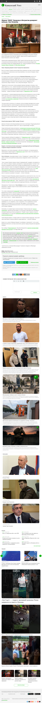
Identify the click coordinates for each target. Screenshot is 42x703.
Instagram (35, 239)
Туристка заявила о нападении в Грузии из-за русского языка (20, 679)
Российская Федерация (12, 11)
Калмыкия (22, 9)
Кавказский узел (12, 228)
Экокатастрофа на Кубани (35, 14)
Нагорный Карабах (5, 11)
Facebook (30, 239)
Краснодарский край (36, 9)
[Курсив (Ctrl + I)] (16, 281)
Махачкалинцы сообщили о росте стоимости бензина (14, 394)
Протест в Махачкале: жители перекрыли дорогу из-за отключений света (17, 634)
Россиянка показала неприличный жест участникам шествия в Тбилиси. (32, 680)
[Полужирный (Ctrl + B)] (14, 281)
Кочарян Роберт (6, 477)
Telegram (30, 236)
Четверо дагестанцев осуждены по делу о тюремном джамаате (11, 538)
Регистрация (17, 291)
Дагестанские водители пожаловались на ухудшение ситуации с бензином (18, 420)
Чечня (11, 12)
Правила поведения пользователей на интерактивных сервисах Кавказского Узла (24, 698)
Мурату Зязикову (10, 65)
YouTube (6, 242)
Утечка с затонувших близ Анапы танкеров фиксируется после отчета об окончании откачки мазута (11, 564)
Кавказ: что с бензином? (7, 14)
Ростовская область (20, 11)
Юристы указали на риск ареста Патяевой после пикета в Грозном (17, 368)
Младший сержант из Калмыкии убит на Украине (30, 543)
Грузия (3, 9)
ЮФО (25, 12)
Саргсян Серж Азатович (8, 526)
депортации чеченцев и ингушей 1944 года (30, 128)
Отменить (35, 292)
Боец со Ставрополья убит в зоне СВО (10, 533)
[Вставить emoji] (23, 281)
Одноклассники (12, 240)
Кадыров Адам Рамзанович (8, 502)
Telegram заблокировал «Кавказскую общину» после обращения (8, 679)
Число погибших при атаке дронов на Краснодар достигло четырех (30, 534)
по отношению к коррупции (12, 98)
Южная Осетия (15, 12)
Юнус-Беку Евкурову (20, 65)
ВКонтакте (5, 240)
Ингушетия (10, 9)
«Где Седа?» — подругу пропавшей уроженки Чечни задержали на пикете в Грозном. (20, 601)
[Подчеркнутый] (18, 281)
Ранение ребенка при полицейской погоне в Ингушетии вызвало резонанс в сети (31, 564)
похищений (16, 191)
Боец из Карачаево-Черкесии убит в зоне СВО (30, 538)
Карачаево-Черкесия (28, 9)
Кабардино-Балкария (16, 9)
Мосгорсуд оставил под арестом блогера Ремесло (13, 318)
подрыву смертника (10, 141)
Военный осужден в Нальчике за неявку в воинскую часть (15, 446)
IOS (22, 233)
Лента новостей (7, 16)
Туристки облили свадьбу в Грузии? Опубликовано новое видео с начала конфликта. (20, 666)
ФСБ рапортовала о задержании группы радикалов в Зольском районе (10, 543)
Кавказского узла (28, 91)
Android (18, 233)
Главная (3, 16)
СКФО (35, 11)
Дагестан (6, 9)
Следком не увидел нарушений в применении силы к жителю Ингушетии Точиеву (20, 343)
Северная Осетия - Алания (28, 11)
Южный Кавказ (20, 12)
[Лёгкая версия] (6, 1)
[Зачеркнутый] (21, 281)
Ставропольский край (5, 12)
